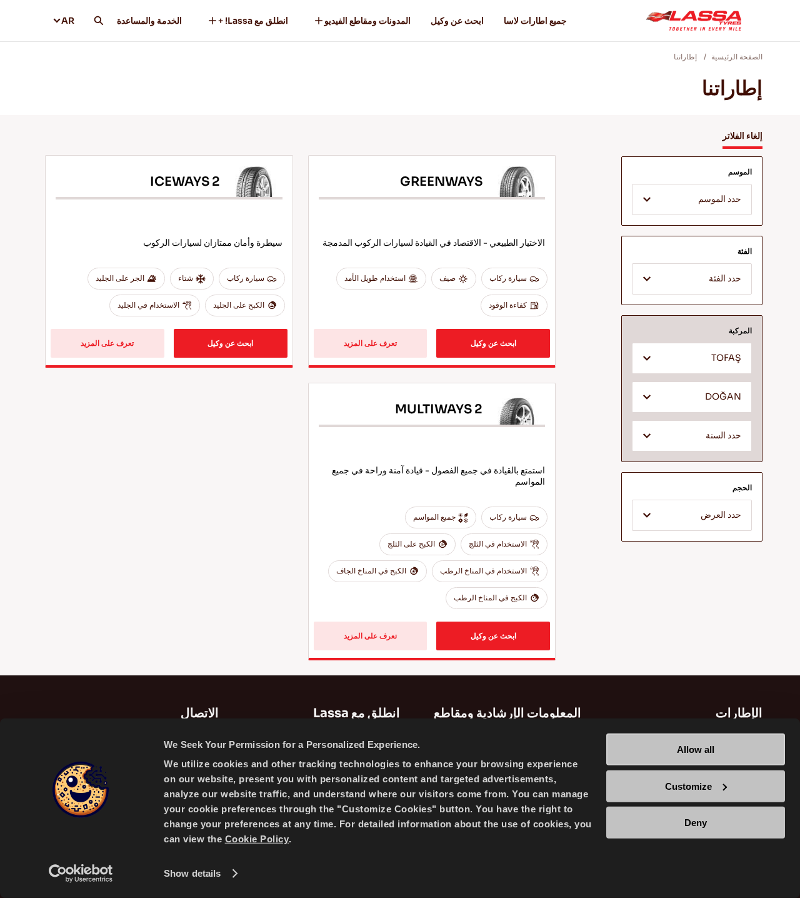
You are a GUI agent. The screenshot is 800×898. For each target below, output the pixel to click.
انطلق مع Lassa (356, 713)
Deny (695, 822)
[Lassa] (693, 20)
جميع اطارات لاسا (535, 20)
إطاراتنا (685, 56)
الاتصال (200, 713)
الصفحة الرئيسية (736, 56)
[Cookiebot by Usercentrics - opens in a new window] (81, 873)
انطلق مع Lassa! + (253, 20)
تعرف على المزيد (370, 343)
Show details (192, 873)
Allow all (695, 749)
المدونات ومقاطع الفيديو (367, 20)
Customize (688, 785)
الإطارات (739, 713)
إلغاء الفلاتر (742, 135)
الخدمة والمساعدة (149, 20)
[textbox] (691, 200)
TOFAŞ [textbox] (726, 358)
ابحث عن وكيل (457, 20)
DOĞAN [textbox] (723, 396)
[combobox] (692, 199)
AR (67, 20)
